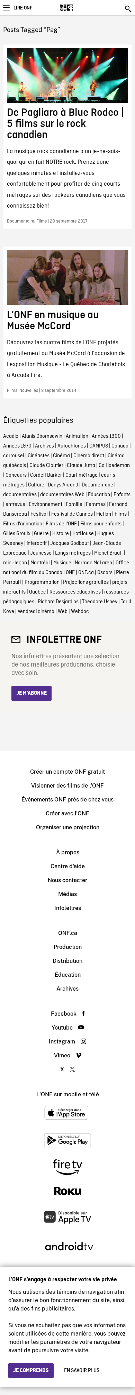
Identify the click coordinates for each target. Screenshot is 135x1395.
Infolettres (67, 908)
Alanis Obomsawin (42, 436)
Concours (16, 475)
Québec (37, 592)
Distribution (67, 961)
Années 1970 (17, 446)
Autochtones (71, 446)
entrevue (15, 504)
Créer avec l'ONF (67, 813)
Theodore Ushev (99, 601)
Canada (119, 446)
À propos (67, 852)
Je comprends (31, 1370)
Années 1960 (106, 436)
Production (68, 947)
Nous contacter (67, 880)
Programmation (42, 582)
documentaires (20, 494)
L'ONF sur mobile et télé (67, 1094)
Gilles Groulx (16, 533)
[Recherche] (129, 9)
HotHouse (83, 533)
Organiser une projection (67, 827)
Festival (39, 514)
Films (121, 514)
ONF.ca (86, 572)
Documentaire (97, 485)
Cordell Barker (46, 475)
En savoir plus (81, 1370)
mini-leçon (15, 562)
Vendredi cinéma (36, 611)
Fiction (103, 514)
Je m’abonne (31, 693)
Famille (74, 504)
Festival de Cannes (72, 514)
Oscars (104, 572)
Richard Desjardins (58, 601)
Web (63, 611)
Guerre (41, 533)
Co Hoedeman (114, 465)
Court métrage (81, 475)
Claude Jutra (81, 465)
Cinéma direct (88, 455)
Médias (67, 894)
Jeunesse (41, 553)
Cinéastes (39, 455)
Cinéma (61, 455)
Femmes (96, 504)
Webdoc (80, 611)
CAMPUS (98, 446)
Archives (44, 446)
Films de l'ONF (61, 524)
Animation (77, 436)
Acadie (10, 436)
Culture (36, 485)
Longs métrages (73, 553)
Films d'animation (22, 524)
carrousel (13, 455)
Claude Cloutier (46, 465)
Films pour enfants (101, 524)
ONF (70, 572)
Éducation (99, 494)
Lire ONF (23, 8)
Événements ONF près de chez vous (67, 799)
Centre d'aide (68, 866)
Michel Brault (108, 553)
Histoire (60, 533)
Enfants (122, 494)
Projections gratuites (86, 582)
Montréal (40, 562)
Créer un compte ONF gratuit (67, 771)
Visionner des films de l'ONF (67, 785)
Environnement (45, 504)
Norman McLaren (93, 562)
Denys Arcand (63, 485)
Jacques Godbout (69, 543)
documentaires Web (62, 494)
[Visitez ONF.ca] (78, 8)
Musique (62, 562)
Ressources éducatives (75, 592)
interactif (37, 543)
